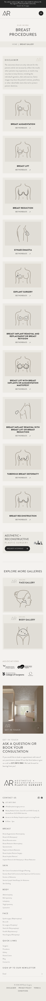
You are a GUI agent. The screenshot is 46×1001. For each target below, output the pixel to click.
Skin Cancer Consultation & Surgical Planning (16, 871)
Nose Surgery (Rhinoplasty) (11, 935)
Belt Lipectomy (7, 898)
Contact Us (6, 962)
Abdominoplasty (8, 895)
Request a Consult (15, 549)
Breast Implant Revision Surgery (12, 853)
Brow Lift (5, 922)
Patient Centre (7, 956)
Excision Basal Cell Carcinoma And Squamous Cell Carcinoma (21, 874)
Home (14, 44)
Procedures (6, 949)
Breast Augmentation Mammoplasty (14, 834)
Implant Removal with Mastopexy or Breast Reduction (19, 860)
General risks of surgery (23, 6)
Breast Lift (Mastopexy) (10, 837)
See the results (21, 128)
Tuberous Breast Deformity (23, 474)
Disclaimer (11, 988)
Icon (38, 728)
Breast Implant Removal (10, 856)
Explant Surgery (23, 291)
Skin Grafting (7, 884)
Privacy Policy (25, 988)
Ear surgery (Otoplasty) (10, 925)
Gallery (5, 952)
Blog (4, 959)
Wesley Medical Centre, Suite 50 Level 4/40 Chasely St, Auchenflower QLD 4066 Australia (22, 812)
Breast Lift (23, 166)
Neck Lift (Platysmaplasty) (11, 928)
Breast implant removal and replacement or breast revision (23, 336)
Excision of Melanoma (9, 877)
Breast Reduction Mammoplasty (12, 844)
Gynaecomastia (23, 250)
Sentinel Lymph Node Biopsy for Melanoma (16, 880)
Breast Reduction (23, 208)
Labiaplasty (6, 901)
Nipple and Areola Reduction (11, 850)
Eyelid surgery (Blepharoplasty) (12, 919)
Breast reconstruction (23, 516)
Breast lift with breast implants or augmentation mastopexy (23, 383)
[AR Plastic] (6, 13)
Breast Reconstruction (9, 840)
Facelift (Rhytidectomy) (10, 931)
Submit (42, 974)
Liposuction (6, 908)
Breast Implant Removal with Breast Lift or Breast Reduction (23, 429)
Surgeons (5, 946)
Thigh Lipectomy (8, 904)
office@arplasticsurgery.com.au (15, 807)
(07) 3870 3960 (17, 763)
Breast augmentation (23, 124)
